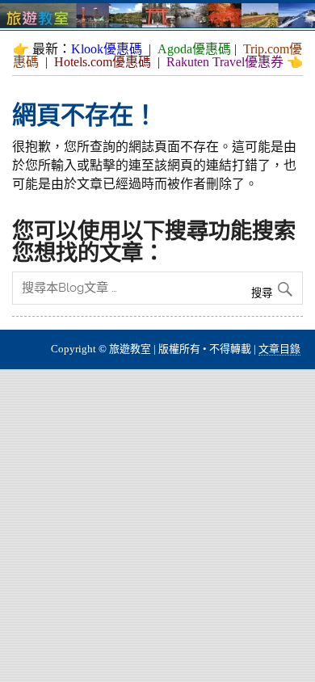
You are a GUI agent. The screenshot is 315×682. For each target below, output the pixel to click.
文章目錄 (279, 349)
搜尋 (263, 293)
